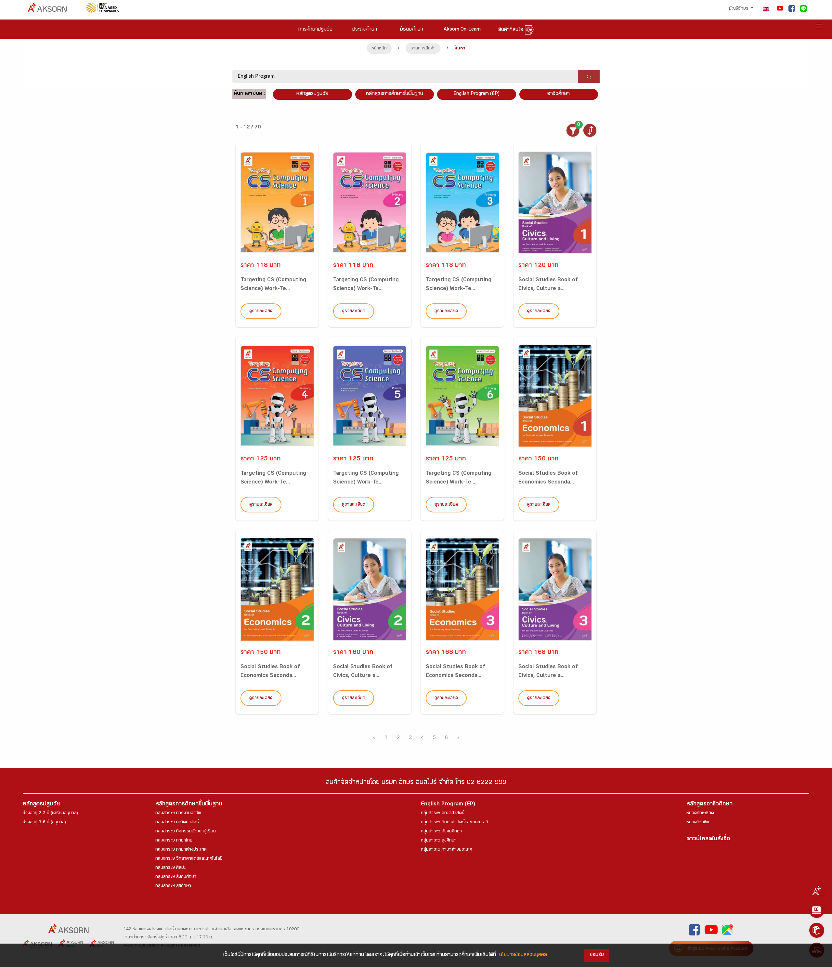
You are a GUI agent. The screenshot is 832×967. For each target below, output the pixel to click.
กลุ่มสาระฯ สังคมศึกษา (175, 877)
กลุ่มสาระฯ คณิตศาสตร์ (177, 823)
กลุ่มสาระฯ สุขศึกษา (173, 886)
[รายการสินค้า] (816, 930)
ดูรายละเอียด (261, 311)
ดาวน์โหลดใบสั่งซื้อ (708, 839)
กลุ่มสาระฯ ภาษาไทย (173, 841)
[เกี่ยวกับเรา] (816, 890)
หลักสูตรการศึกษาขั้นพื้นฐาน (394, 94)
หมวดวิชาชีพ (697, 823)
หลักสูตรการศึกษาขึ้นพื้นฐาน (188, 804)
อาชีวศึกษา (558, 94)
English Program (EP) (476, 94)
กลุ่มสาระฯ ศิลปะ (170, 868)
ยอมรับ (597, 955)
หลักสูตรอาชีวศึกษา (709, 804)
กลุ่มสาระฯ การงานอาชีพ (178, 813)
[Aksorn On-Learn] (816, 910)
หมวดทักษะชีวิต (700, 813)
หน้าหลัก (379, 49)
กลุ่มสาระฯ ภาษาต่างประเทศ (181, 850)
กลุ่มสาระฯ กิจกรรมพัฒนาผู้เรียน (185, 832)
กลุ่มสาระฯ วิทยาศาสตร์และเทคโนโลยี (189, 859)
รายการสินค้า (423, 49)
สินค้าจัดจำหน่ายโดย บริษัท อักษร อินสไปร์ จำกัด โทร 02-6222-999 (416, 783)
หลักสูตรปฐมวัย (41, 804)
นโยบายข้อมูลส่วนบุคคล (523, 955)
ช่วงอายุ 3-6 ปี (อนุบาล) (44, 823)
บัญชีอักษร (739, 9)
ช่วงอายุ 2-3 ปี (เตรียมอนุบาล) (50, 813)
